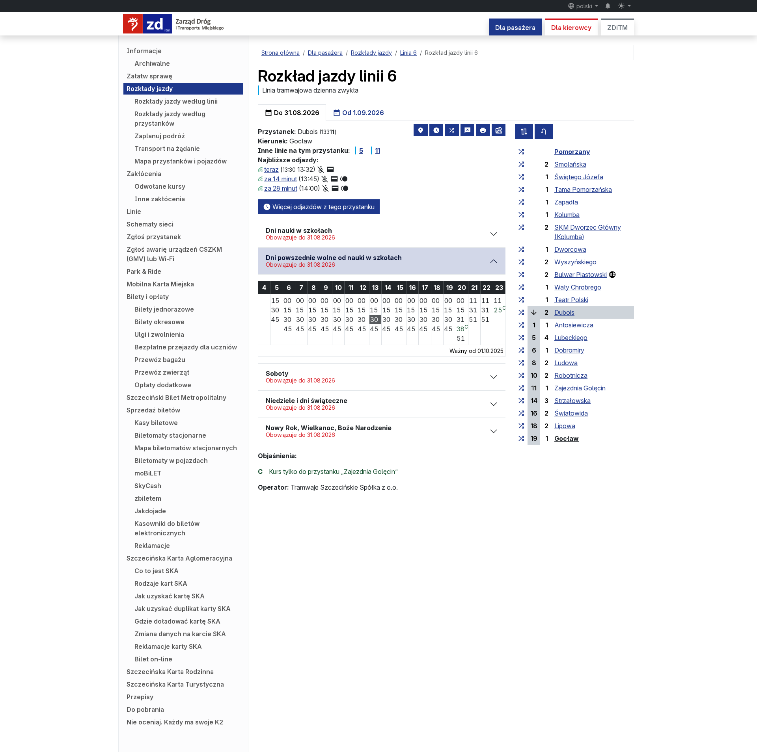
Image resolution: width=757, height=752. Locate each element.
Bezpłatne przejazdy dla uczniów (185, 347)
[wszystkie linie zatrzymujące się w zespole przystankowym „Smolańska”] (521, 164)
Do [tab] (295, 113)
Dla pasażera (515, 28)
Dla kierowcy (571, 28)
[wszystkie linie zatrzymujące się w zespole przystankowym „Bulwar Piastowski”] (521, 275)
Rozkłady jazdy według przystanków (169, 118)
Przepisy (140, 697)
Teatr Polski (571, 300)
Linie (134, 211)
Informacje (144, 51)
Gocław (566, 438)
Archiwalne (152, 63)
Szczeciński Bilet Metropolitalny (176, 397)
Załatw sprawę (149, 76)
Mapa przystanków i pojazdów (180, 161)
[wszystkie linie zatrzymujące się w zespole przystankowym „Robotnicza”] (521, 375)
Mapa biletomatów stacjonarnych (185, 448)
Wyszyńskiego (575, 262)
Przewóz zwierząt (161, 372)
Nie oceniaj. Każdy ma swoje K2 (175, 722)
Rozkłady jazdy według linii (176, 101)
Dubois (564, 312)
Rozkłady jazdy (150, 89)
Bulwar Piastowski (580, 275)
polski (584, 6)
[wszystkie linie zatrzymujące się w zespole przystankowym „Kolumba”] (521, 215)
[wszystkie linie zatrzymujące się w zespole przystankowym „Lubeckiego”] (521, 338)
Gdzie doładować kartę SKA (177, 621)
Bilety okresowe (159, 322)
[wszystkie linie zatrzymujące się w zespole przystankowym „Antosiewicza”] (521, 325)
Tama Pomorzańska (583, 189)
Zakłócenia (144, 174)
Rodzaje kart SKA (160, 583)
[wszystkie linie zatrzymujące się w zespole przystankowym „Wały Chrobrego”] (521, 287)
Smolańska (570, 164)
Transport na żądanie (167, 148)
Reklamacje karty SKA (168, 646)
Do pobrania (145, 709)
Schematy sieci (150, 224)
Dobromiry (569, 350)
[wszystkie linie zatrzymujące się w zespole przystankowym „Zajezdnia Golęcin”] (521, 388)
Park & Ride (144, 271)
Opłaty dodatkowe (162, 385)
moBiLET (147, 473)
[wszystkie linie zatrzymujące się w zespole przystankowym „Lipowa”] (521, 426)
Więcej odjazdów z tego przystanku (323, 207)
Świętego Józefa (578, 177)
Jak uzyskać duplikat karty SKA (182, 609)
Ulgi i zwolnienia (159, 334)
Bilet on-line (153, 659)
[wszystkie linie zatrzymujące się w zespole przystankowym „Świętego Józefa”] (521, 177)
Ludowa (566, 363)
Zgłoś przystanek (154, 237)
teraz (271, 169)
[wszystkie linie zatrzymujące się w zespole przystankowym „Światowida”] (521, 413)
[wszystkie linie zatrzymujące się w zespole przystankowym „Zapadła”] (521, 202)
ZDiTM (617, 28)
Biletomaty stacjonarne (170, 435)
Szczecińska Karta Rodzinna (170, 672)
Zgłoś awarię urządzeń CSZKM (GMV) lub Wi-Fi (174, 254)
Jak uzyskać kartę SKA (169, 596)
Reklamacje (152, 546)
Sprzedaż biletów (153, 410)
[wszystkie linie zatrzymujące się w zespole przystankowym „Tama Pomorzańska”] (521, 189)
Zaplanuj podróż (159, 136)
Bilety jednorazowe (164, 309)
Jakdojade (150, 511)
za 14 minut (280, 179)
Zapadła (566, 202)
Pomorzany (572, 152)
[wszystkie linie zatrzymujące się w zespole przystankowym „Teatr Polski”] (521, 300)
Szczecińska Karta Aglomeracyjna (179, 558)
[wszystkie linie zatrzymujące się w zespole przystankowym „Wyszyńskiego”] (521, 262)
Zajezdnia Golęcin (580, 388)
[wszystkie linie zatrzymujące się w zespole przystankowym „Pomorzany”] (521, 152)
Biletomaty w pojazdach (171, 460)
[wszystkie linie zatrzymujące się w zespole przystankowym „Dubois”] (521, 312)
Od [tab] (362, 113)
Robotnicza (570, 375)
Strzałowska (572, 401)
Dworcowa (570, 249)
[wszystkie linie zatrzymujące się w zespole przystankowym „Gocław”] (521, 438)
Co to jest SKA (156, 571)
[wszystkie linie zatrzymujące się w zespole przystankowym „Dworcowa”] (521, 249)
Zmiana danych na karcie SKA (180, 634)
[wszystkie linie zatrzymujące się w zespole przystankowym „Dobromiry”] (521, 350)
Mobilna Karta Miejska (160, 284)
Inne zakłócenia (159, 199)
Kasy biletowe (156, 423)
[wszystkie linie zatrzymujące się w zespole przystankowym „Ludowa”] (521, 363)
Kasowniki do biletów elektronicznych (167, 528)
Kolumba (567, 215)
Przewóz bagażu (159, 360)
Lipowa (564, 426)
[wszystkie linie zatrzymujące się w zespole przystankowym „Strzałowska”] (521, 401)
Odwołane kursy (159, 186)
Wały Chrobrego (577, 287)
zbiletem (147, 498)
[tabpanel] (446, 305)
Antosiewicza (573, 325)
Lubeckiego (570, 338)
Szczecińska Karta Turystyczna (175, 684)
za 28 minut (280, 188)
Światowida (571, 413)
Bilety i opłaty (148, 297)
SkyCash (147, 486)
